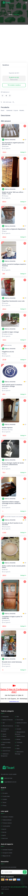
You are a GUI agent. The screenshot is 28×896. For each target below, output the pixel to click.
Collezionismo (6, 739)
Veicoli (4, 734)
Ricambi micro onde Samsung (12, 662)
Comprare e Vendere (7, 817)
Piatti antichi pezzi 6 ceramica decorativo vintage (12, 385)
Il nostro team (6, 796)
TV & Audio (19, 742)
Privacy (4, 805)
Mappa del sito (6, 856)
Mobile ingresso (7, 427)
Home (10, 14)
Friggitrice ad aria (8, 351)
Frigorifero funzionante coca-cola (13, 301)
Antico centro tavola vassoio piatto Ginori (13, 566)
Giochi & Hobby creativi (5, 743)
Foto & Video (19, 719)
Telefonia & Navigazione (4, 755)
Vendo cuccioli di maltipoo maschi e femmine (14, 265)
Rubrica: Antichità (10, 139)
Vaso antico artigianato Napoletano (14, 229)
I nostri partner (6, 826)
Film (17, 716)
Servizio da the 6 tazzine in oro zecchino (12, 523)
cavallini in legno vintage (10, 332)
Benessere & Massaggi (19, 753)
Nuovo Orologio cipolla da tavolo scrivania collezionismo (13, 463)
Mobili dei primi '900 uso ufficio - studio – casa (13, 193)
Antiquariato (5, 716)
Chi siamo (5, 793)
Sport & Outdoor (6, 747)
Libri (3, 722)
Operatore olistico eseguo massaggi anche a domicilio (11, 502)
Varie (17, 745)
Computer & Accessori (5, 730)
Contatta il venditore (15, 85)
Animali (18, 739)
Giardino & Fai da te (21, 722)
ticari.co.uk (5, 838)
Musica (4, 736)
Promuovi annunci (7, 823)
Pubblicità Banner (7, 820)
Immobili (18, 729)
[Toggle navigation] (26, 3)
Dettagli (22, 152)
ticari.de (4, 832)
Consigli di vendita (7, 853)
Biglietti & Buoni (20, 736)
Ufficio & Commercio (7, 726)
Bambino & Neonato (7, 719)
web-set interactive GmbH (17, 887)
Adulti (17, 748)
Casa (17, 726)
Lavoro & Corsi (6, 750)
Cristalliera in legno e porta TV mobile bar (12, 617)
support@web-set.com (10, 782)
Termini (4, 802)
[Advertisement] (14, 39)
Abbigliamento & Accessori (20, 733)
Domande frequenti (7, 849)
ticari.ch (4, 829)
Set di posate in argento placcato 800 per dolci (13, 143)
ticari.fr (4, 835)
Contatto (4, 799)
